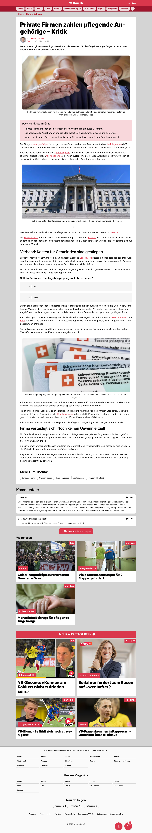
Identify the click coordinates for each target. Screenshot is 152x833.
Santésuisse (86, 258)
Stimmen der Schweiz (122, 761)
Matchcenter (95, 756)
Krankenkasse (31, 237)
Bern (29, 41)
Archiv (68, 765)
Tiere (43, 786)
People (116, 756)
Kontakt (58, 814)
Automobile (94, 786)
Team (42, 814)
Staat (22, 320)
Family (116, 781)
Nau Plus (69, 761)
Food (19, 786)
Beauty (20, 790)
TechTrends (118, 786)
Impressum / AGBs (86, 814)
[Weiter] (128, 195)
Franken (115, 232)
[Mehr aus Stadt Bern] (76, 634)
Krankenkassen (119, 317)
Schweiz (38, 14)
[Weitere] (133, 9)
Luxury (92, 781)
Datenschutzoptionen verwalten (110, 814)
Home (21, 14)
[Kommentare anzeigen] (128, 826)
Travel (67, 786)
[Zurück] (24, 195)
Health (19, 781)
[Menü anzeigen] (134, 3)
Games (92, 761)
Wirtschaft (21, 761)
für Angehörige (54, 156)
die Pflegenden (114, 144)
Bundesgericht (63, 152)
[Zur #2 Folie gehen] (76, 227)
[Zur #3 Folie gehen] (79, 227)
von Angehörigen (39, 144)
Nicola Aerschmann (36, 38)
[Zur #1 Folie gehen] (73, 227)
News (28, 14)
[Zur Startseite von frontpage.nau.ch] (76, 3)
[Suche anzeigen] (129, 2)
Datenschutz (70, 814)
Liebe (67, 781)
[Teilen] (118, 826)
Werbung (32, 814)
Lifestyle (20, 765)
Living (43, 781)
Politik (43, 756)
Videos (44, 761)
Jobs (49, 814)
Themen (44, 765)
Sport (67, 756)
